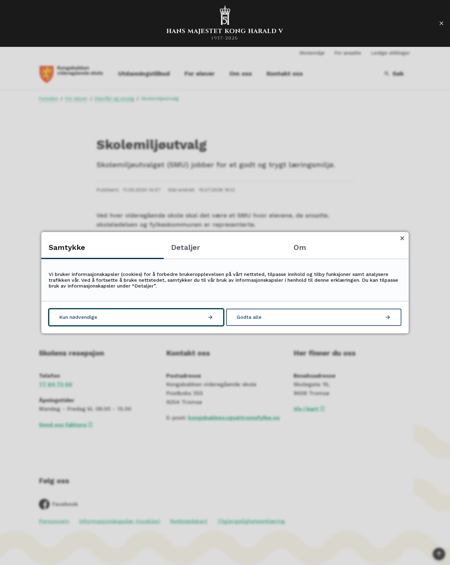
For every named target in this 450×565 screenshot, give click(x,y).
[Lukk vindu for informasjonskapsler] (402, 238)
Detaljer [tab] (185, 247)
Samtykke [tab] (67, 247)
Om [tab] (300, 247)
